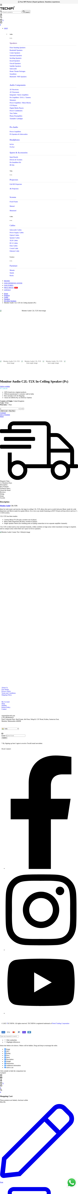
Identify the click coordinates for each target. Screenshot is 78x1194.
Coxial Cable (14, 248)
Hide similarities (11, 749)
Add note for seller (6, 1021)
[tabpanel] (39, 592)
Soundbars (13, 74)
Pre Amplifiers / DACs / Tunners (20, 97)
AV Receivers (14, 89)
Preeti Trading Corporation (60, 732)
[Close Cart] (0, 801)
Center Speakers (15, 53)
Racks (12, 275)
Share (2, 416)
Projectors (14, 180)
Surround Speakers (16, 55)
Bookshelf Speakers (16, 50)
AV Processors (14, 92)
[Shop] (39, 786)
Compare (3, 413)
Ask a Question (5, 415)
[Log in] (1, 15)
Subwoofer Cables (16, 230)
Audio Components (18, 85)
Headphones (15, 140)
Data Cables (13, 246)
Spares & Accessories (19, 152)
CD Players (13, 105)
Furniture (13, 266)
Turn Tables (13, 113)
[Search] (39, 17)
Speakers (13, 43)
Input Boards (14, 157)
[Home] (39, 784)
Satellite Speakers (15, 66)
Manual (12, 206)
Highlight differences (13, 751)
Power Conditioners (16, 111)
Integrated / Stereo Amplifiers (19, 95)
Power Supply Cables (17, 232)
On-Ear (12, 147)
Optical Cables (14, 235)
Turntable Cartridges (16, 118)
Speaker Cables (15, 238)
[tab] (39, 485)
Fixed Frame (14, 202)
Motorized (13, 210)
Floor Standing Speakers (17, 47)
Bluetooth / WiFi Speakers (18, 77)
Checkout (3, 1017)
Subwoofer (13, 69)
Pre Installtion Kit (15, 162)
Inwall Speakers (15, 61)
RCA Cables (14, 243)
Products (7, 295)
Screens (13, 197)
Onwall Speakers (15, 63)
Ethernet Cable (14, 251)
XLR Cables (14, 240)
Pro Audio (14, 127)
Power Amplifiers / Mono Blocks (20, 103)
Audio (6, 297)
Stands (12, 273)
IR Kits (12, 165)
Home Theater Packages (17, 71)
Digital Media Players (17, 108)
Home (6, 293)
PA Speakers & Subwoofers (19, 134)
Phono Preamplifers (16, 116)
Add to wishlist (5, 386)
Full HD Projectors (16, 184)
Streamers (13, 100)
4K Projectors (14, 189)
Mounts (12, 270)
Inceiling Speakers (15, 58)
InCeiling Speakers (10, 301)
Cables (12, 225)
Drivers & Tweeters (16, 160)
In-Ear (12, 144)
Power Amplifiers (15, 131)
